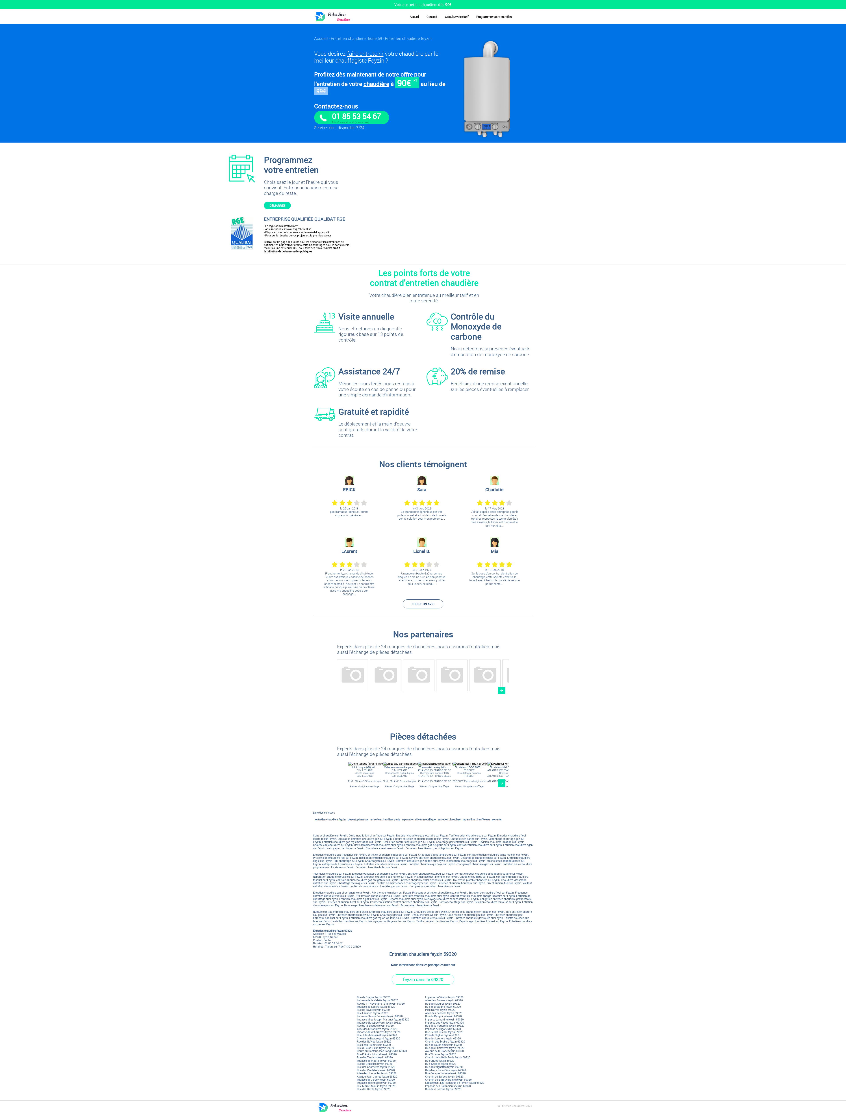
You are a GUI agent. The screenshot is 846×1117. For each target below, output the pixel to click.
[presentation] (501, 690)
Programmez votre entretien (494, 17)
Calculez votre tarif (456, 17)
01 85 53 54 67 (356, 116)
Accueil (414, 17)
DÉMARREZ (277, 205)
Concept (432, 17)
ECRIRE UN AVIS (423, 604)
